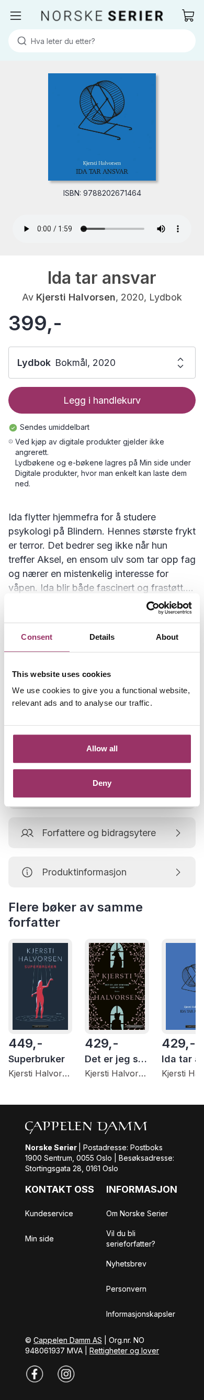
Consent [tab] (36, 636)
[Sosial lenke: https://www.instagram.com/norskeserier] (65, 1373)
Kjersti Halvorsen (76, 297)
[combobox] (102, 40)
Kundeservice (49, 1213)
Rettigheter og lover (124, 1350)
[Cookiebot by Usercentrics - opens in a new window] (146, 608)
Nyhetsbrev (126, 1263)
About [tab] (167, 636)
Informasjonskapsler (140, 1313)
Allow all (102, 748)
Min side (39, 1238)
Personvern (126, 1288)
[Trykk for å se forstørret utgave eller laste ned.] (101, 127)
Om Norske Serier (137, 1213)
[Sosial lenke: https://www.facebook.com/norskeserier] (34, 1373)
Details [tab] (102, 636)
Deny (102, 783)
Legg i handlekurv (102, 400)
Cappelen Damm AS (67, 1340)
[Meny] (15, 15)
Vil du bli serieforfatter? (130, 1238)
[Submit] (19, 40)
